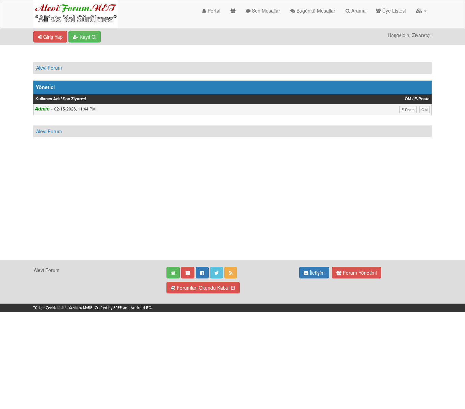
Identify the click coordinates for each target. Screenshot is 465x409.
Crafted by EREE (108, 308)
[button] (421, 10)
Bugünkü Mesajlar (315, 10)
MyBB (62, 308)
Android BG (141, 308)
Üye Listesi (393, 10)
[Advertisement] (232, 212)
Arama (358, 10)
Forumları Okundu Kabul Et (205, 287)
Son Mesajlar (265, 10)
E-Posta (408, 109)
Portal (213, 10)
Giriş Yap (52, 36)
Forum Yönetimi (359, 272)
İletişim (316, 272)
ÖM (424, 109)
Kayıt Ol (87, 36)
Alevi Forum (49, 67)
